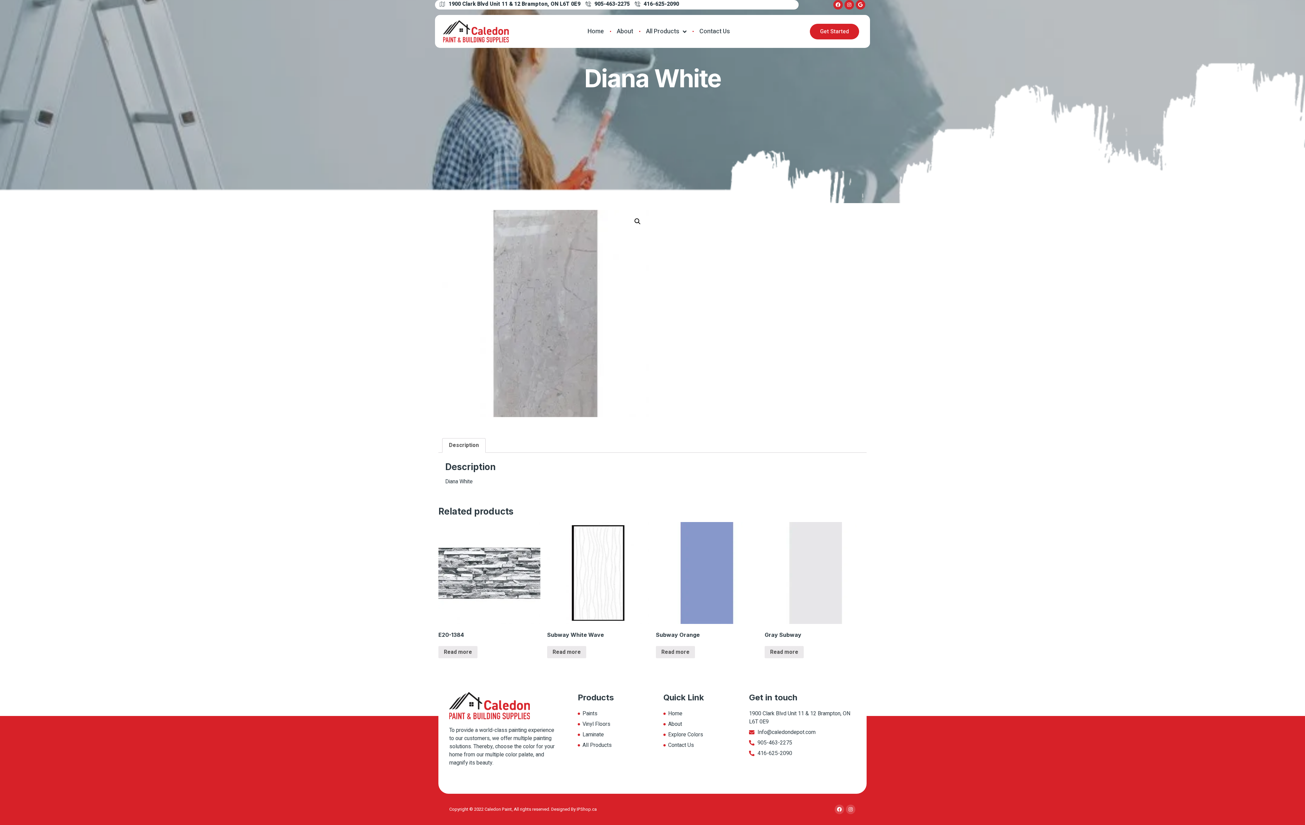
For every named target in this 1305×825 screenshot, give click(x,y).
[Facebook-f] (838, 5)
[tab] (464, 445)
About (625, 31)
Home (596, 31)
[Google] (860, 5)
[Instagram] (849, 5)
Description (464, 445)
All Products (662, 31)
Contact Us (714, 31)
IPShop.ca (587, 809)
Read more (458, 652)
